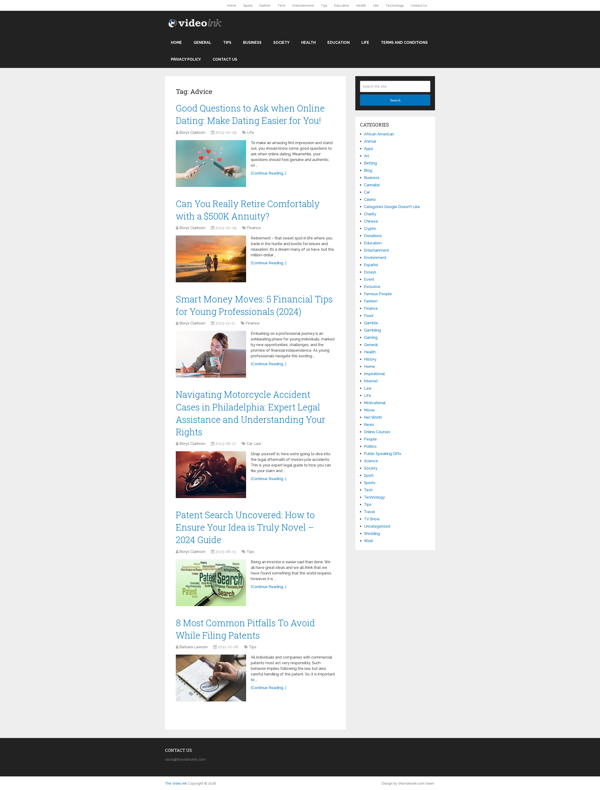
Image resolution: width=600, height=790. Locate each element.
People (370, 439)
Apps (368, 148)
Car (249, 443)
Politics (370, 446)
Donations (373, 236)
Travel (369, 512)
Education (341, 5)
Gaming (371, 337)
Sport (369, 475)
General (202, 42)
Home (231, 5)
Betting (370, 163)
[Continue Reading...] (268, 173)
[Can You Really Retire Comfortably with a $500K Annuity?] (211, 258)
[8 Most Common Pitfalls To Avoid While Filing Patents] (211, 678)
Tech (281, 5)
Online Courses (377, 432)
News (369, 424)
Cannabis (372, 185)
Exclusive (372, 286)
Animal (370, 141)
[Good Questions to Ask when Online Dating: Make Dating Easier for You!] (211, 163)
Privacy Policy (186, 59)
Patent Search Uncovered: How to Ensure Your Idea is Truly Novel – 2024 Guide (245, 527)
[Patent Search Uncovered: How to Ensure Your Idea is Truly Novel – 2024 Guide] (211, 582)
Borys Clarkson (192, 132)
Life (376, 5)
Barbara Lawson (193, 647)
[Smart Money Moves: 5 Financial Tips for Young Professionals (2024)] (211, 354)
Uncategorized (377, 526)
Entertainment (303, 5)
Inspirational (374, 374)
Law (257, 443)
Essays (370, 272)
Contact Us (419, 5)
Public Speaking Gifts (382, 453)
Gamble (371, 323)
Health (361, 5)
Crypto (370, 228)
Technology (395, 5)
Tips (324, 5)
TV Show (372, 519)
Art (366, 156)
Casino (370, 199)
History (370, 359)
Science (371, 461)
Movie (369, 410)
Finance (254, 228)
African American (379, 134)
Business (252, 42)
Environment (375, 257)
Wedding (372, 533)
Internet (371, 381)
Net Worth (373, 417)
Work (368, 541)
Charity (370, 214)
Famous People (378, 294)
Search (395, 100)
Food (368, 315)
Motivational (375, 403)
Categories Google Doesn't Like (392, 207)
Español (371, 265)
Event (369, 279)
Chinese (371, 221)
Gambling (372, 330)
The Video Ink (176, 783)
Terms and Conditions (404, 42)
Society (281, 42)
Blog (368, 170)
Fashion (264, 5)
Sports (247, 5)
